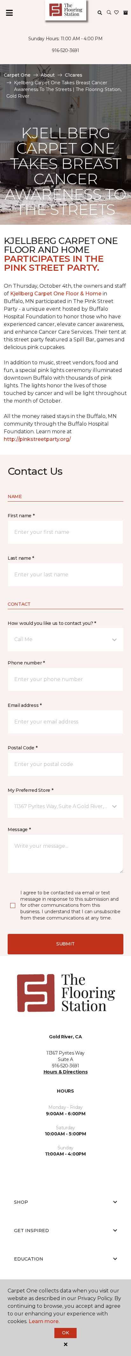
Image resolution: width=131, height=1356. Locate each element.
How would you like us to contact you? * (52, 623)
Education (28, 1259)
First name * (21, 515)
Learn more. (44, 1321)
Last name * (21, 558)
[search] (100, 13)
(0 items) (125, 13)
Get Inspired (31, 1230)
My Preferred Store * (30, 790)
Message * (19, 829)
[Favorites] (116, 13)
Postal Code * (22, 748)
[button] (109, 13)
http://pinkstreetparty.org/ (37, 439)
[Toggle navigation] (9, 13)
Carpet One (17, 75)
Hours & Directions (66, 1072)
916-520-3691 (65, 50)
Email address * (25, 705)
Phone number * (26, 663)
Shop (21, 1202)
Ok (65, 1333)
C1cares (73, 75)
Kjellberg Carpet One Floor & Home (55, 294)
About (48, 75)
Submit (65, 944)
